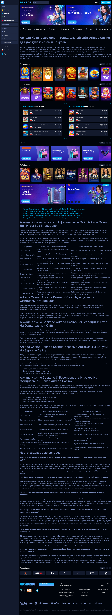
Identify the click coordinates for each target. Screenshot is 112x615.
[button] (59, 23)
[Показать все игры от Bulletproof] (65, 573)
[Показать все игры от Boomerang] (79, 573)
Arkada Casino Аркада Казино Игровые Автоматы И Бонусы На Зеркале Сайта (51, 215)
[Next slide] (110, 29)
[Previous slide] (21, 29)
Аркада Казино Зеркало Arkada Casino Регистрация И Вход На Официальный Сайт (53, 213)
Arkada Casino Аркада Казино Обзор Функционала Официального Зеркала (50, 211)
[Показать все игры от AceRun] (39, 573)
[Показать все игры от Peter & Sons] (105, 573)
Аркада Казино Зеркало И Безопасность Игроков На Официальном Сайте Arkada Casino (55, 218)
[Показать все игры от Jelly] (52, 573)
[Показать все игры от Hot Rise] (92, 573)
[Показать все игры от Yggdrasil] (25, 573)
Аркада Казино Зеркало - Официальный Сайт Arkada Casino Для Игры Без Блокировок (54, 209)
